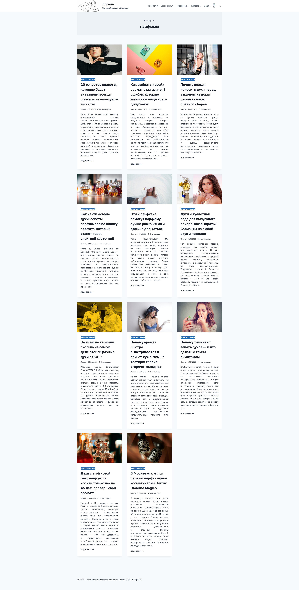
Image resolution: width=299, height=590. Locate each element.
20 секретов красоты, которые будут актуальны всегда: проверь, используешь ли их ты (99, 94)
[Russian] (214, 6)
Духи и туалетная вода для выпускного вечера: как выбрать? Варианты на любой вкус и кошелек (199, 224)
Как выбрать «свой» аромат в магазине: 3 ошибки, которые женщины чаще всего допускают (149, 94)
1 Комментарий (104, 244)
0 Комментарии (105, 109)
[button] (219, 5)
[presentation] (99, 59)
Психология (152, 6)
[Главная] (145, 21)
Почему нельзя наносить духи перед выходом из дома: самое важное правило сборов (198, 94)
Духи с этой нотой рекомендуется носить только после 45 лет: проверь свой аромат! (98, 483)
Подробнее (87, 161)
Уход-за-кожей (88, 79)
